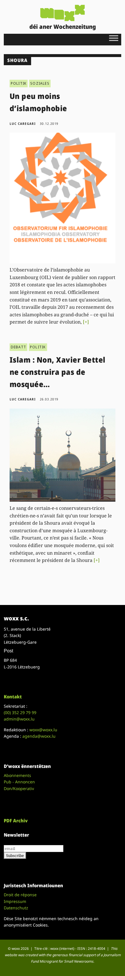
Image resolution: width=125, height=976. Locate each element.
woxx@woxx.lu (43, 729)
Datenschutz (16, 908)
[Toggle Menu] (113, 38)
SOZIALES (39, 83)
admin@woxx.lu (19, 719)
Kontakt (13, 696)
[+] (86, 322)
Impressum (15, 901)
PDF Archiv (16, 820)
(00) (20, 712)
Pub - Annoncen (19, 782)
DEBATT (18, 347)
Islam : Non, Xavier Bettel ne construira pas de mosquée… (58, 371)
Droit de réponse (20, 894)
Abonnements (17, 775)
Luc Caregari (23, 124)
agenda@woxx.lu (39, 736)
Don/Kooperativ (19, 788)
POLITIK (18, 83)
